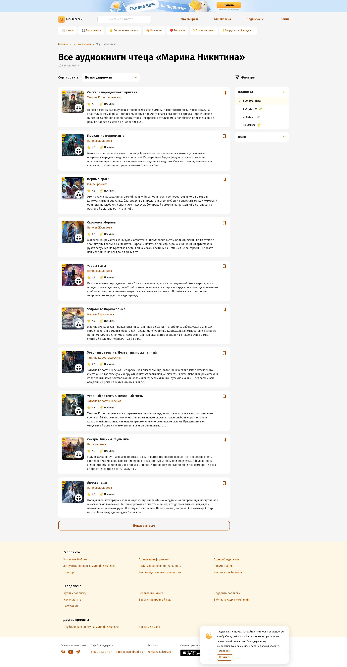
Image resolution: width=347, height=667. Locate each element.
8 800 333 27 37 (101, 652)
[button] (262, 92)
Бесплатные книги (125, 30)
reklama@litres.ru (159, 652)
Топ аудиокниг (205, 30)
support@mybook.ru (129, 652)
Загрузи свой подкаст (239, 30)
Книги (69, 30)
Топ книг (179, 30)
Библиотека (222, 19)
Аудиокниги (93, 30)
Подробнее (223, 651)
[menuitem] (262, 108)
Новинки (156, 30)
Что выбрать (190, 19)
